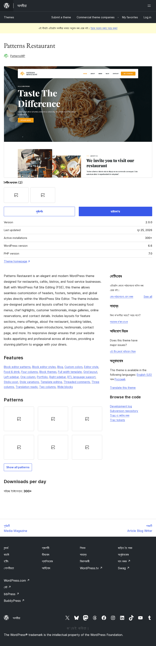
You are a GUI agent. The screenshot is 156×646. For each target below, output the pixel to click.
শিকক (82, 548)
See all (148, 296)
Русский (120, 379)
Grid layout (90, 371)
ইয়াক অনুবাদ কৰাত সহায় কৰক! (104, 28)
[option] (19, 419)
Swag (124, 568)
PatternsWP (17, 56)
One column (27, 377)
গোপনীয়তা (9, 568)
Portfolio (42, 377)
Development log (121, 406)
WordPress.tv (91, 568)
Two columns (47, 386)
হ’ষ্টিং (6, 561)
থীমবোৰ (45, 554)
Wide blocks (65, 386)
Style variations (29, 381)
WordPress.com (17, 580)
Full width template (70, 371)
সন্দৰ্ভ (6, 548)
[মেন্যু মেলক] (150, 5)
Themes (9, 17)
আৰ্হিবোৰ (46, 568)
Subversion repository (124, 410)
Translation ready (27, 386)
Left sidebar (11, 377)
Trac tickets (117, 420)
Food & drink (12, 371)
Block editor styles (44, 366)
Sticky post (11, 381)
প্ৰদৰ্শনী (45, 548)
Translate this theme (123, 387)
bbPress (11, 594)
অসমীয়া (16, 618)
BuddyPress (14, 601)
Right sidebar (57, 377)
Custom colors (73, 366)
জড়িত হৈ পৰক (125, 548)
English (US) (144, 374)
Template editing (51, 381)
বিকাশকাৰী (84, 561)
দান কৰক (124, 561)
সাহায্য (83, 554)
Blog (60, 366)
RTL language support (81, 377)
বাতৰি (6, 554)
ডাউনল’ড (115, 211)
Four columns (29, 371)
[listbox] (53, 433)
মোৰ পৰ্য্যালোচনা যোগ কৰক (121, 296)
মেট (7, 587)
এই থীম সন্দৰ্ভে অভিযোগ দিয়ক (123, 351)
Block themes (48, 371)
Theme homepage (15, 261)
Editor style (91, 366)
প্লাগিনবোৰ (47, 561)
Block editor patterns (17, 366)
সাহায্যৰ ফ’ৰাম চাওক (119, 321)
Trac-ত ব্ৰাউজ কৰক (119, 415)
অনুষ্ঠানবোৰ (123, 554)
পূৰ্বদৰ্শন (39, 211)
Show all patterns (17, 467)
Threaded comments (77, 381)
